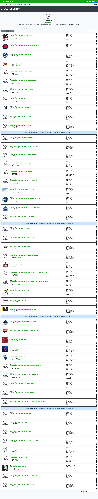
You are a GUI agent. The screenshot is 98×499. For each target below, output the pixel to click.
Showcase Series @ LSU (18, 300)
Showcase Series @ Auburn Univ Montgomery (25, 330)
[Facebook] (46, 22)
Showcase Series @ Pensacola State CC (23, 54)
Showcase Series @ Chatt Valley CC (22, 216)
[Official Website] (52, 22)
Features (9, 4)
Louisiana (18, 38)
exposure (8, 1)
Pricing (14, 4)
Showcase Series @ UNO (18, 98)
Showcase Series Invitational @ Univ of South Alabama (29, 273)
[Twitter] (48, 22)
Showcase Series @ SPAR (18, 458)
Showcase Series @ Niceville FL (21, 116)
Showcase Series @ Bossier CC (20, 431)
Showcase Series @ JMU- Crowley (21, 107)
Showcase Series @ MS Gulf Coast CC (23, 137)
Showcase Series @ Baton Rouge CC (22, 35)
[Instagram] (50, 22)
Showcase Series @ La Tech (19, 228)
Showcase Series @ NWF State (20, 413)
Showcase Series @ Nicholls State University (26, 366)
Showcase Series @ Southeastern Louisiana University (29, 281)
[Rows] (7, 31)
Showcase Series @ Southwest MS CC (23, 154)
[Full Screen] (12, 31)
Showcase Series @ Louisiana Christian (23, 180)
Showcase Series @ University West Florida (25, 207)
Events (5, 4)
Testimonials (19, 4)
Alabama (16, 48)
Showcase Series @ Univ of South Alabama (25, 45)
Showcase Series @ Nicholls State (22, 163)
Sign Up (94, 1)
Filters (3, 30)
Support (24, 4)
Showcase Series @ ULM (18, 339)
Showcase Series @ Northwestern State (24, 255)
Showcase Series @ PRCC (18, 63)
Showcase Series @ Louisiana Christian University (27, 401)
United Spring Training (18, 467)
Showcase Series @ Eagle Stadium (22, 89)
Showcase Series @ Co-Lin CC (20, 246)
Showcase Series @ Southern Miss (22, 383)
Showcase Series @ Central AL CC (21, 125)
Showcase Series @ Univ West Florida (23, 321)
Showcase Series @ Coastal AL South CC (24, 146)
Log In (89, 1)
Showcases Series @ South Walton (22, 189)
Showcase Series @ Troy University (22, 264)
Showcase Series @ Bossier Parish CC (23, 81)
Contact (29, 4)
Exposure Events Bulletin (34, 132)
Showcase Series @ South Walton (21, 172)
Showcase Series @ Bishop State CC (22, 72)
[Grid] (9, 31)
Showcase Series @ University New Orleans (25, 198)
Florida (17, 56)
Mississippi (18, 65)
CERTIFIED (96, 37)
